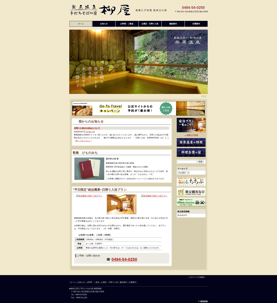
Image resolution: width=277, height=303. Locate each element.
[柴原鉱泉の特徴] (191, 145)
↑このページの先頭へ (197, 277)
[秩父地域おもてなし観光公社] (191, 184)
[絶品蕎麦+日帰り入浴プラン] (89, 196)
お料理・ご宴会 (126, 24)
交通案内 (196, 24)
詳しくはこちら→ (83, 141)
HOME (203, 96)
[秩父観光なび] (191, 195)
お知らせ (104, 24)
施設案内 (173, 24)
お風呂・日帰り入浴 (150, 24)
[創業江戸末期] (191, 135)
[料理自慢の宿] (191, 155)
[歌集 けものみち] (89, 178)
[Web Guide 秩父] (191, 205)
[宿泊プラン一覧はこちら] (191, 130)
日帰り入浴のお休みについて (87, 128)
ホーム (81, 24)
